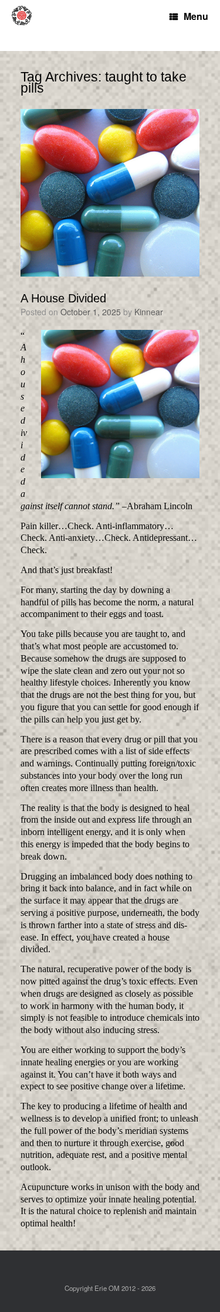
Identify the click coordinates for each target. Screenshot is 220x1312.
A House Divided (63, 298)
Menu (196, 16)
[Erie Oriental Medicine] (26, 25)
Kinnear (148, 312)
